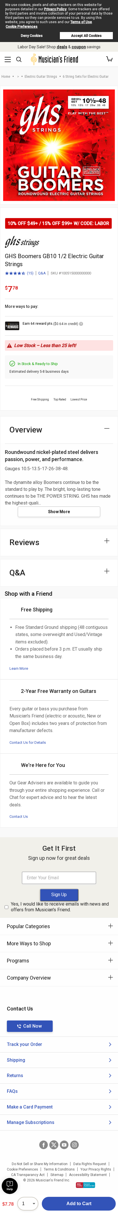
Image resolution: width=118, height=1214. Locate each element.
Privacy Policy (55, 9)
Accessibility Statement (88, 1175)
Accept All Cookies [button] (86, 36)
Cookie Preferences (22, 27)
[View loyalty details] (81, 325)
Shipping (16, 1060)
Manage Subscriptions (30, 1122)
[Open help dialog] (10, 1186)
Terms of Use (81, 22)
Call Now (32, 1026)
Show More (59, 511)
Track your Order (24, 1044)
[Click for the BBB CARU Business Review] (85, 1185)
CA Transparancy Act (28, 1175)
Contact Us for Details (27, 742)
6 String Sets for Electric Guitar (86, 76)
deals (62, 47)
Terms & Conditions (59, 1169)
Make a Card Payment (30, 1107)
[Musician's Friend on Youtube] (64, 1145)
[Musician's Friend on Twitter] (54, 1145)
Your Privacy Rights (95, 1169)
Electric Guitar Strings (41, 76)
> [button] (18, 76)
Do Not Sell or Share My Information (40, 1164)
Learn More (18, 668)
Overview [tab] (25, 429)
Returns (15, 1075)
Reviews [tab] (24, 542)
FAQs (12, 1091)
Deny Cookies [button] (32, 36)
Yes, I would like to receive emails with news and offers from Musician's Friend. (60, 907)
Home (5, 76)
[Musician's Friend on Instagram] (74, 1145)
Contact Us (18, 816)
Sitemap (56, 1175)
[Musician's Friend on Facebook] (43, 1145)
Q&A (42, 273)
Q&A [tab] (17, 572)
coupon (79, 47)
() (19, 273)
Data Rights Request (89, 1164)
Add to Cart (78, 1203)
